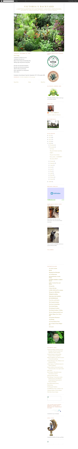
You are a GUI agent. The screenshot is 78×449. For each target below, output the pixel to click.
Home (29, 82)
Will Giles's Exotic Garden (52, 392)
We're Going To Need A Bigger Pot (55, 324)
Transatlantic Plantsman (54, 317)
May (51, 171)
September (52, 163)
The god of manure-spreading (56, 150)
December (52, 145)
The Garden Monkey (53, 306)
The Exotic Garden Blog (54, 304)
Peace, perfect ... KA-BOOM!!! (56, 156)
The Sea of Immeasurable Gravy (56, 312)
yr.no (63, 199)
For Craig (52, 148)
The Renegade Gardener (52, 386)
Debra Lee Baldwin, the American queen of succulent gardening (55, 358)
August (51, 165)
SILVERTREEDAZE (53, 298)
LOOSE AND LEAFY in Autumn (56, 290)
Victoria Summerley (54, 112)
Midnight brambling (53, 294)
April (51, 173)
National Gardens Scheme (52, 375)
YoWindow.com (51, 199)
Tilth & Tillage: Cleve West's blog (55, 314)
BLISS (50, 270)
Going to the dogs (52, 288)
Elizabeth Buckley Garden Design (54, 277)
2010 (50, 141)
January (52, 179)
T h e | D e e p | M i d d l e (54, 300)
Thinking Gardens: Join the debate (54, 390)
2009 (50, 143)
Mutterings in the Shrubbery (55, 296)
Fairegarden (51, 286)
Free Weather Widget (55, 193)
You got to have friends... (55, 154)
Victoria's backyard (39, 6)
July (51, 167)
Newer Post (16, 82)
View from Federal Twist (54, 321)
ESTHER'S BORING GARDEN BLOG (55, 280)
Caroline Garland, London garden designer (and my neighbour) (54, 354)
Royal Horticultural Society (53, 383)
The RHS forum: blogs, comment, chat (55, 388)
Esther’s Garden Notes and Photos (54, 283)
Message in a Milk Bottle (54, 292)
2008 (50, 181)
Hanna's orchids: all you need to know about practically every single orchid (55, 367)
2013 (50, 135)
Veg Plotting (51, 319)
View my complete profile (54, 114)
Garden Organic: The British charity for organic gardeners (55, 364)
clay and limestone (53, 274)
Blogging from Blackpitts (54, 272)
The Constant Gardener (54, 302)
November (52, 147)
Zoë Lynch (51, 326)
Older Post (43, 82)
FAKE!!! (51, 152)
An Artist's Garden (53, 268)
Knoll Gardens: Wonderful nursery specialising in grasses (54, 372)
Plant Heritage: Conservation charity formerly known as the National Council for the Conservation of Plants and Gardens (54, 379)
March (51, 175)
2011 (50, 139)
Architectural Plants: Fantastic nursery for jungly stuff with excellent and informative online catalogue (55, 351)
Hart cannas (49, 370)
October (52, 161)
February (52, 177)
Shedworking (50, 385)
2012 (50, 137)
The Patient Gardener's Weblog (56, 310)
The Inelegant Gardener (54, 308)
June (51, 169)
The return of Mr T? (54, 158)
